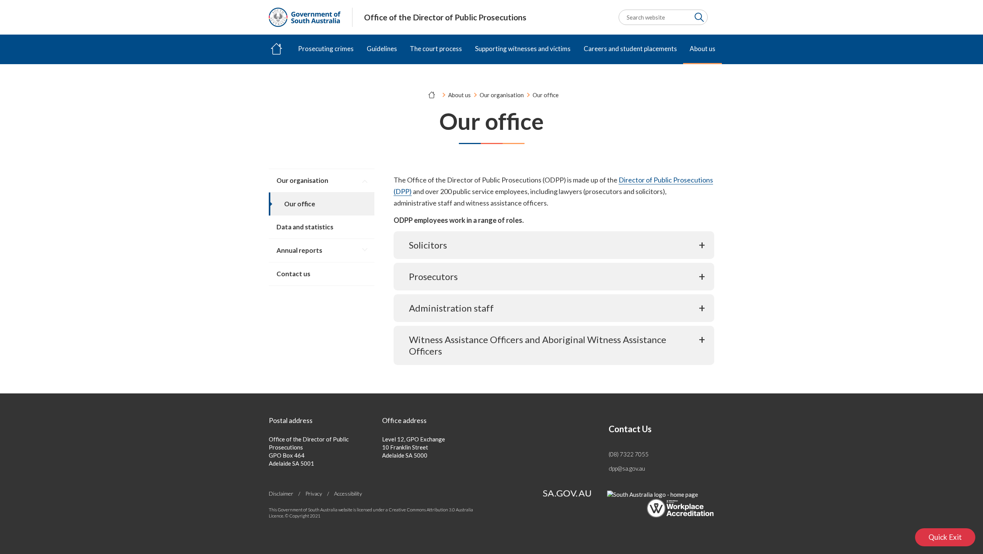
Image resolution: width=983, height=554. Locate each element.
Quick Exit (951, 539)
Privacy (313, 493)
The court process (436, 49)
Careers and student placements (630, 49)
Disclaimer (281, 493)
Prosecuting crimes (326, 49)
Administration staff (451, 307)
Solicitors (428, 244)
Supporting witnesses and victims (523, 49)
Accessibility (348, 493)
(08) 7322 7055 (629, 454)
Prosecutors (433, 276)
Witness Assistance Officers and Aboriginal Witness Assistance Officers (537, 345)
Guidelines (382, 49)
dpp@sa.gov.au (627, 468)
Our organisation (502, 94)
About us (702, 49)
